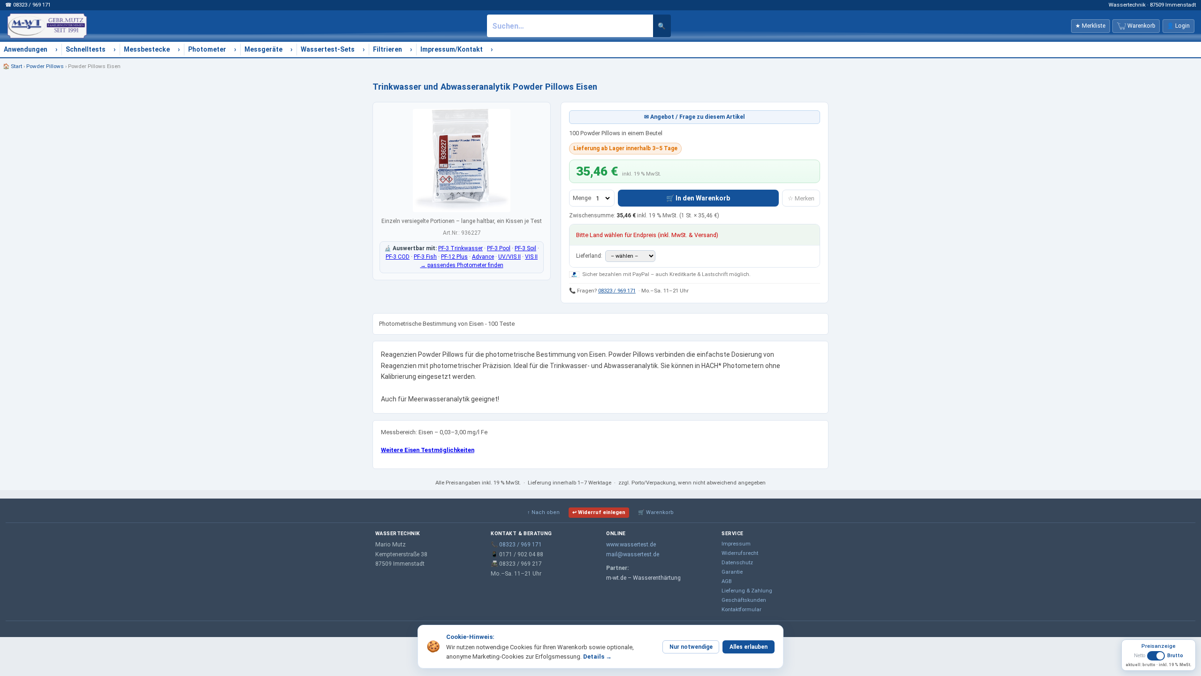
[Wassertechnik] (47, 26)
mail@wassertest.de (632, 554)
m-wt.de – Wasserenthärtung (643, 578)
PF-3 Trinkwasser (460, 248)
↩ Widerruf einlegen (598, 512)
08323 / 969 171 (617, 290)
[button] (1158, 659)
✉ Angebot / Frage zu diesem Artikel (694, 117)
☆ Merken (801, 198)
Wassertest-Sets (328, 49)
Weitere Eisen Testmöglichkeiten (427, 449)
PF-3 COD (398, 257)
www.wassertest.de (631, 544)
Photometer (207, 49)
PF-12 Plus (454, 257)
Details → (597, 656)
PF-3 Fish (425, 257)
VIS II (531, 257)
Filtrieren (387, 49)
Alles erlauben (749, 647)
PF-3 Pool (498, 248)
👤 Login (1178, 26)
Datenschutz (737, 562)
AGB (727, 581)
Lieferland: (590, 256)
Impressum (736, 543)
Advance (483, 257)
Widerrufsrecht (740, 553)
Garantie (732, 571)
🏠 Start (12, 66)
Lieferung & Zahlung (747, 590)
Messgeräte (263, 49)
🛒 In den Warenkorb (698, 198)
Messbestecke (147, 49)
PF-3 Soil (525, 248)
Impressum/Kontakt (451, 49)
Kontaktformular (741, 609)
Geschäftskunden (744, 600)
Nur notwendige (691, 647)
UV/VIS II (509, 257)
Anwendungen (25, 49)
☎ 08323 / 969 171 (28, 4)
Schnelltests (86, 49)
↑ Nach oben (543, 512)
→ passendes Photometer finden (461, 265)
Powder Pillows (45, 66)
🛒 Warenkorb (656, 512)
